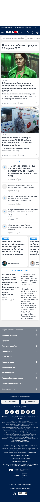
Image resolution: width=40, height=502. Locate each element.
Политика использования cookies (20, 458)
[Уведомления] (32, 32)
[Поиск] (27, 32)
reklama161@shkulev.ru (20, 447)
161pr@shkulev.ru (31, 452)
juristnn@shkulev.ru (22, 440)
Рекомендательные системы (20, 461)
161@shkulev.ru (29, 437)
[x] (28, 412)
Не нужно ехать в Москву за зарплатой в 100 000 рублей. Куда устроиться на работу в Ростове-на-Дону (17, 141)
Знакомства (19, 27)
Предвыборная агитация (12, 378)
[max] (23, 412)
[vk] (12, 412)
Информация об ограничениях (20, 455)
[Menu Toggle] (2, 32)
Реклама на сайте (9, 346)
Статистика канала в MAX (13, 383)
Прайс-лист (7, 351)
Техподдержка (8, 373)
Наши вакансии (8, 367)
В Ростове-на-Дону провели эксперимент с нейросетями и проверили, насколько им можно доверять (19, 87)
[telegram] (7, 412)
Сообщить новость (10, 335)
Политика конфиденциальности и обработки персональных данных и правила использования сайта (20, 465)
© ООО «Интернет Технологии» (20, 488)
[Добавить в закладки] (36, 103)
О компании (7, 357)
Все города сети (8, 389)
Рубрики (5, 341)
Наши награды (8, 362)
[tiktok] (33, 412)
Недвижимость (7, 27)
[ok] (17, 412)
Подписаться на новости (12, 330)
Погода (28, 27)
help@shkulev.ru (24, 441)
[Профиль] (37, 32)
